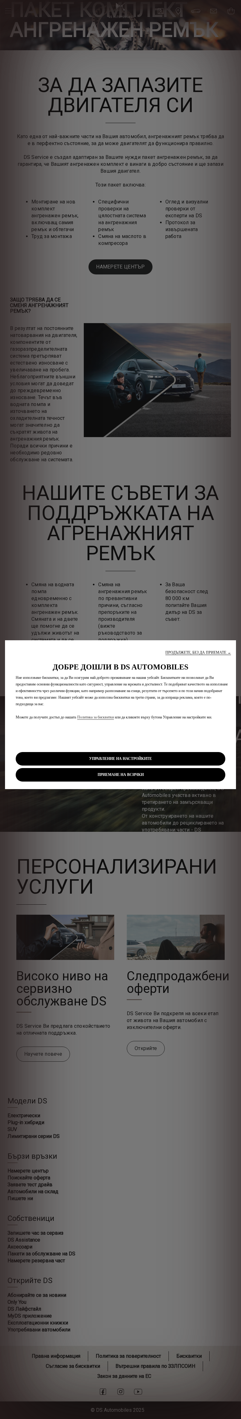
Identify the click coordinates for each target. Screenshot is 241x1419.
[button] (198, 652)
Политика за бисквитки (95, 717)
